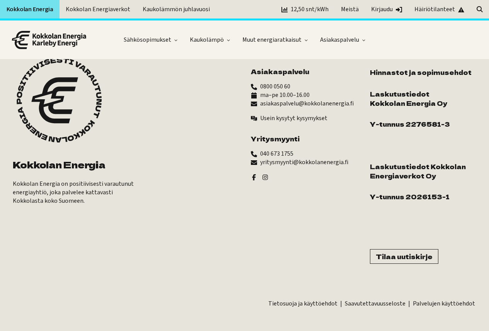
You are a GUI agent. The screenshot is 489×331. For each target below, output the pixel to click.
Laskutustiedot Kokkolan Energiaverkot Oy (418, 171)
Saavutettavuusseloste (375, 303)
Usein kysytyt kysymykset (293, 118)
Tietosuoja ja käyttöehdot (302, 303)
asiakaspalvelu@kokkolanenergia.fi (307, 103)
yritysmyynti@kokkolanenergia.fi (304, 162)
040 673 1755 (276, 153)
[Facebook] (254, 177)
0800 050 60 (275, 86)
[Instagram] (265, 177)
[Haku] (479, 9)
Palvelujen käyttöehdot (444, 303)
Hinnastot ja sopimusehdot (421, 72)
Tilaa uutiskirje (404, 256)
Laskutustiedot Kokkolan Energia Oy (408, 98)
